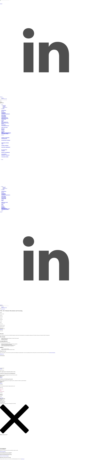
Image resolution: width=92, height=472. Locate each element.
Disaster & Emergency (5, 147)
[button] (46, 104)
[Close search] (0, 101)
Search (1, 305)
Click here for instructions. (52, 352)
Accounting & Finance (5, 140)
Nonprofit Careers (2, 391)
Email (0, 394)
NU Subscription (13, 332)
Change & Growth (4, 145)
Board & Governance (5, 152)
